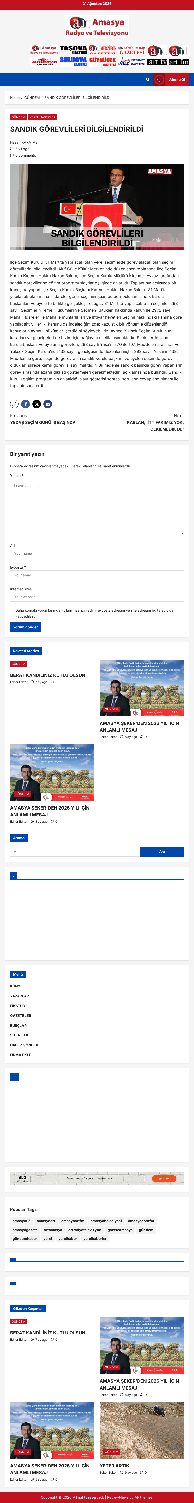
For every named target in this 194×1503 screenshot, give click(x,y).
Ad (14, 545)
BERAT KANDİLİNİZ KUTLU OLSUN (47, 675)
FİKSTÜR (17, 1006)
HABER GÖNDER (24, 1045)
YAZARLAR (19, 996)
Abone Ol (177, 79)
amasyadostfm (141, 1221)
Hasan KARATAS (24, 142)
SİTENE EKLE (21, 1035)
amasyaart (46, 1221)
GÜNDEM (18, 117)
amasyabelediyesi (106, 1221)
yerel (47, 1238)
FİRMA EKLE (20, 1055)
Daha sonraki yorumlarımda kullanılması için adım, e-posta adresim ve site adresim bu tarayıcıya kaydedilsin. (94, 613)
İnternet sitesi (21, 589)
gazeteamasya (120, 1230)
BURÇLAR (18, 1025)
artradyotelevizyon (84, 1230)
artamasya (53, 1230)
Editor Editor (19, 682)
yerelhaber (67, 1238)
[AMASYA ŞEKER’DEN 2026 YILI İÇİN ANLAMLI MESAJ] (142, 688)
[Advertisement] (97, 920)
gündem (146, 1230)
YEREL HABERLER (42, 117)
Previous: (43, 419)
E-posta (18, 567)
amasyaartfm (72, 1221)
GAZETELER (20, 1015)
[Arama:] (75, 852)
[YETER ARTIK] (142, 1430)
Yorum (16, 475)
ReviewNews (117, 1497)
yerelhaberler (95, 1238)
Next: (155, 422)
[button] (14, 404)
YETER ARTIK (114, 1465)
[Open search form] (147, 79)
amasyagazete (25, 1230)
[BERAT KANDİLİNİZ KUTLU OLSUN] (52, 664)
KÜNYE (16, 986)
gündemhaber (25, 1238)
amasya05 (22, 1221)
